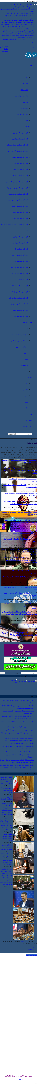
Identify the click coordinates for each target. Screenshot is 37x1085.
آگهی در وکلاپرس (27, 426)
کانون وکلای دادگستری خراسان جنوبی (18, 194)
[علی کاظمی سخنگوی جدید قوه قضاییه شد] (23, 906)
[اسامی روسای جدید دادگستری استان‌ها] (23, 824)
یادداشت (26, 383)
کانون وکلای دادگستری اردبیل (20, 139)
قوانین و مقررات (27, 322)
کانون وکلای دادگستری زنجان (20, 212)
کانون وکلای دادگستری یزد (21, 316)
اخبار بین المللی (24, 120)
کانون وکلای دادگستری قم (21, 249)
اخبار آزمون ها (24, 108)
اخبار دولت (25, 102)
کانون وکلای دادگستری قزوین (20, 243)
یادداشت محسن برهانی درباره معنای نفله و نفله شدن (19, 486)
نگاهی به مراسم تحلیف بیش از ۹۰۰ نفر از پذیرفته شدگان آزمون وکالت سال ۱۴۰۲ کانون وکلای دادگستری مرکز (18, 32)
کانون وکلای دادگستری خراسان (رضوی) (17, 188)
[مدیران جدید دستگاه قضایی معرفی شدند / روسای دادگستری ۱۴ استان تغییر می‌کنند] (23, 791)
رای (27, 371)
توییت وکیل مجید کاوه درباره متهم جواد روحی (20, 540)
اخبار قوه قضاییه (24, 90)
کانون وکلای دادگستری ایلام (20, 169)
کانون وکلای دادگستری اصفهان (20, 157)
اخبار (30, 72)
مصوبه (26, 359)
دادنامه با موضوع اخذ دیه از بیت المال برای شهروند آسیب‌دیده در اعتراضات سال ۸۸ (19, 633)
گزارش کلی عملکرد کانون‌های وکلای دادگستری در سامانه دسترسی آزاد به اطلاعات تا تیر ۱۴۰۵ (17, 6)
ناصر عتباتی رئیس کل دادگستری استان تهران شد (6, 790)
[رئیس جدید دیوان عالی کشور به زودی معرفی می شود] (23, 923)
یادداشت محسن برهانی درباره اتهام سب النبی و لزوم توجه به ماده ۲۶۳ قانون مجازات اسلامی (20, 470)
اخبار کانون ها (28, 127)
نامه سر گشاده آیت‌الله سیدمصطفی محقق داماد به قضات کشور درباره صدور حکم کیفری (19, 613)
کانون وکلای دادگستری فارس (20, 237)
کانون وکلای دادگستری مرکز (20, 133)
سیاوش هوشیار (24, 941)
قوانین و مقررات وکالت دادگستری (19, 335)
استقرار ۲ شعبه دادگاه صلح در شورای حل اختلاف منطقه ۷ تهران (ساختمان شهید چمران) (17, 707)
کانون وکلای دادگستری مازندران (19, 292)
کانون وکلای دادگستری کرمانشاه (19, 267)
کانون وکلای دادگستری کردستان (19, 255)
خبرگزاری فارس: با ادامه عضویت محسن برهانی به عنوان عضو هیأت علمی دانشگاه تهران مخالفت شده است (20, 560)
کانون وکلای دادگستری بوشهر (20, 176)
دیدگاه (30, 377)
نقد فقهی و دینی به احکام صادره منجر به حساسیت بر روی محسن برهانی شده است (20, 521)
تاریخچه (26, 396)
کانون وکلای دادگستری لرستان (20, 286)
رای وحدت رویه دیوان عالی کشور (19, 341)
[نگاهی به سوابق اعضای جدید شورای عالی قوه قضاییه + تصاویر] (23, 873)
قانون (27, 328)
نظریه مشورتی (24, 365)
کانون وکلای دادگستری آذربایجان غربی (18, 151)
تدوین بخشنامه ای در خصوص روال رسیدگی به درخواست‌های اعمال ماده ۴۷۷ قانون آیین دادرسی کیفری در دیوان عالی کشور (17, 23)
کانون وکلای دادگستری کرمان (20, 261)
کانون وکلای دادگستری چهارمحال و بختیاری (16, 182)
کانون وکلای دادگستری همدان (20, 310)
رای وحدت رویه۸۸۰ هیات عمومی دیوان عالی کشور (20, 13)
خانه (31, 65)
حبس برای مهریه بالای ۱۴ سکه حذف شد (22, 743)
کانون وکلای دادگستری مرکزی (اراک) (18, 298)
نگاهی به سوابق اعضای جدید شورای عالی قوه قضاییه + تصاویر (6, 837)
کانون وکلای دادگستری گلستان (20, 273)
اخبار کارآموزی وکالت (22, 114)
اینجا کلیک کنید (18, 1080)
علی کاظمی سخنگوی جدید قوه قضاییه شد (6, 855)
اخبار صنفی (25, 78)
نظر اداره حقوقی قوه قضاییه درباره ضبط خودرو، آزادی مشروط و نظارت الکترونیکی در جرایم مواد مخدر (16, 761)
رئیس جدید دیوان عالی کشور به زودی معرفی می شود (7, 862)
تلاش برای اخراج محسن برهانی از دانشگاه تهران (19, 577)
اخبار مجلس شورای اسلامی (21, 96)
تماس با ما (29, 420)
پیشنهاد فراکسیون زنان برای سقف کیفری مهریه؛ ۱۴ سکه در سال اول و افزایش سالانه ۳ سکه (18, 27)
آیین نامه (26, 353)
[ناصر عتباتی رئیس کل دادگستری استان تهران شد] (23, 808)
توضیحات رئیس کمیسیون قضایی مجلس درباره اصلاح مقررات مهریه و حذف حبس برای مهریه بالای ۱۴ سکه (18, 739)
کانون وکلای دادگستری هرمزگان (19, 304)
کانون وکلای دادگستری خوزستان (19, 206)
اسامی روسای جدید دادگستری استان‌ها (6, 798)
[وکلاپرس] (34, 57)
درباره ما (29, 414)
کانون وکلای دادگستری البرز (21, 163)
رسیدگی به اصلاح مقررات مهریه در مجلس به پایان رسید (19, 20)
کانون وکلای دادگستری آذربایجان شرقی (17, 145)
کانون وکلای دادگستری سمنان (20, 218)
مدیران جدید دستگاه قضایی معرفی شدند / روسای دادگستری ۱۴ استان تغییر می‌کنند (6, 780)
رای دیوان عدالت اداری (22, 347)
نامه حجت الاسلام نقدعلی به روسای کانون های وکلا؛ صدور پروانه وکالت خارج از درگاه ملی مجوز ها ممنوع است (6, 808)
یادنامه (26, 402)
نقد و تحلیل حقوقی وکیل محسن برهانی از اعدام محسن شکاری (20, 594)
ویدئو (27, 408)
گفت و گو (25, 390)
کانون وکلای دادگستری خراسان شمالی (18, 200)
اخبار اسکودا (25, 84)
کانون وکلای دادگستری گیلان (20, 280)
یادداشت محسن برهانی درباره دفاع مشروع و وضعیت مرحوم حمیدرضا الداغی (20, 502)
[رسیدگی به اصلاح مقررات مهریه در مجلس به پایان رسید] (23, 890)
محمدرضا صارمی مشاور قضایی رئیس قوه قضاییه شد (19, 727)
